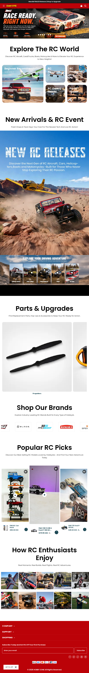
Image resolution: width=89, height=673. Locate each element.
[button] (3, 5)
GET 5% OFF (9, 667)
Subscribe (81, 650)
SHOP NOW (8, 72)
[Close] (16, 667)
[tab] (38, 34)
